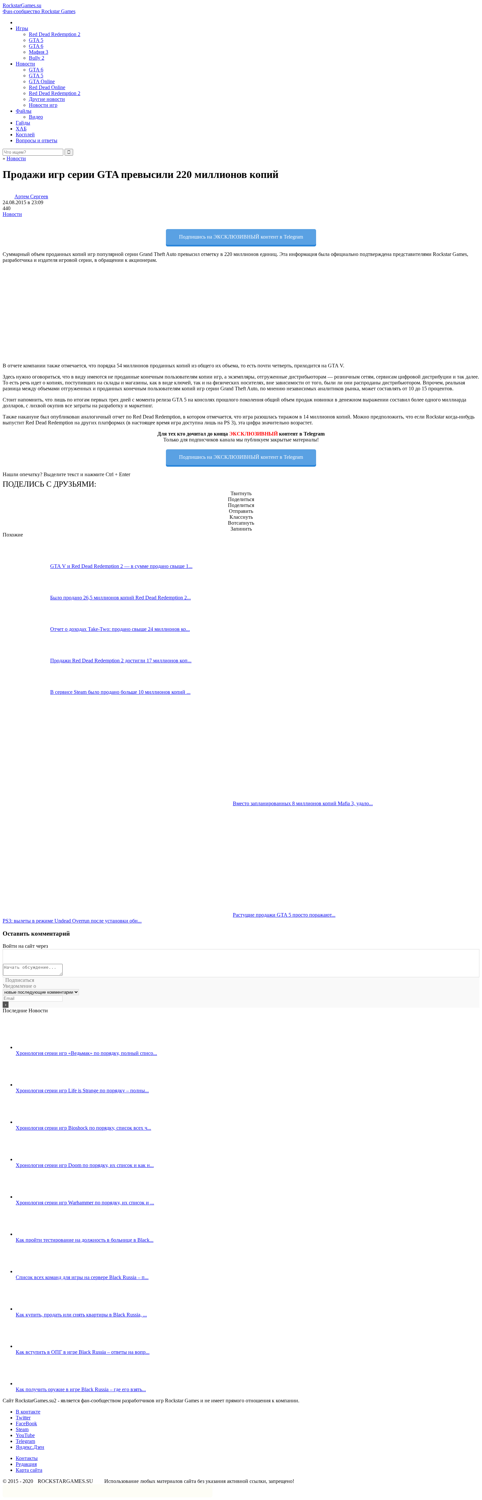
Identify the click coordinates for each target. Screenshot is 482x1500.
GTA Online (42, 81)
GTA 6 (36, 46)
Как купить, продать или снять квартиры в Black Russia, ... (81, 1314)
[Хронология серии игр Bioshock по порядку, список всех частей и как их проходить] (39, 1122)
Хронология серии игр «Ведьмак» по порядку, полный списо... (86, 1053)
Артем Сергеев (31, 196)
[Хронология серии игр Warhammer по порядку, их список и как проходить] (39, 1196)
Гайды (23, 123)
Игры (22, 28)
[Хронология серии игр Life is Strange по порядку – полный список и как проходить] (39, 1084)
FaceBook (26, 1423)
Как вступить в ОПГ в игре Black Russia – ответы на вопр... (83, 1352)
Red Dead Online (47, 87)
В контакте (28, 1411)
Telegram (25, 1441)
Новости (25, 64)
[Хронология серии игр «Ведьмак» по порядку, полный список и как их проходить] (39, 1047)
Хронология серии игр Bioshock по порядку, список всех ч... (83, 1128)
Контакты (27, 1458)
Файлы (23, 111)
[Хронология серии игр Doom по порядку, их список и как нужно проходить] (39, 1159)
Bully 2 (36, 58)
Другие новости (47, 99)
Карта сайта (29, 1470)
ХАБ (21, 128)
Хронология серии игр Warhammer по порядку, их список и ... (85, 1202)
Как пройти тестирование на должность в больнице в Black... (84, 1240)
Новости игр (43, 105)
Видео (36, 117)
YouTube (25, 1435)
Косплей (25, 134)
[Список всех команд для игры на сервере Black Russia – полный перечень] (39, 1271)
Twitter (23, 1417)
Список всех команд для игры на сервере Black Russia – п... (82, 1277)
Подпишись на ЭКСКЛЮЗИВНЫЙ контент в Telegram (241, 237)
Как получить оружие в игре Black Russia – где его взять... (81, 1389)
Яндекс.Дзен (30, 1447)
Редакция (26, 1464)
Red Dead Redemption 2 (54, 34)
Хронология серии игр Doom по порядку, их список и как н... (85, 1165)
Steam (22, 1429)
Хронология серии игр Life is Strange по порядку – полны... (82, 1090)
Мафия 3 (38, 52)
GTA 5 (36, 40)
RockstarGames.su (39, 8)
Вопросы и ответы (36, 140)
